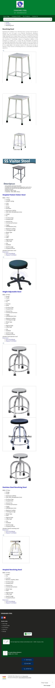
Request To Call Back (11, 255)
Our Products (26, 16)
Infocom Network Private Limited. (25, 677)
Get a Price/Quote (10, 253)
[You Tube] (4, 618)
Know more (5, 252)
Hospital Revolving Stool (12, 569)
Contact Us (35, 16)
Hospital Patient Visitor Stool (14, 195)
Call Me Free (28, 668)
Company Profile (16, 16)
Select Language (47, 685)
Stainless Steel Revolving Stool (15, 487)
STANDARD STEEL (20, 11)
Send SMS (28, 663)
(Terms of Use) (25, 676)
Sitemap (4, 631)
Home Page (6, 16)
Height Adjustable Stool (12, 292)
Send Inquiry (28, 659)
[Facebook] (2, 618)
